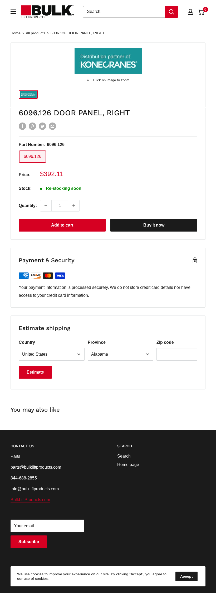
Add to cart (62, 225)
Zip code (165, 342)
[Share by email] (52, 126)
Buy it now (153, 225)
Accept (186, 576)
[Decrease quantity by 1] (45, 205)
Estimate (35, 372)
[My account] (190, 12)
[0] (201, 12)
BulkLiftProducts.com (30, 499)
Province (97, 342)
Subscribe (28, 541)
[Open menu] (13, 12)
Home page (128, 464)
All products (35, 33)
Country (27, 342)
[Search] (171, 12)
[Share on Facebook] (22, 126)
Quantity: (28, 205)
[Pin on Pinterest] (32, 126)
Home (16, 33)
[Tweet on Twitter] (42, 126)
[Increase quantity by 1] (73, 205)
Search (124, 456)
